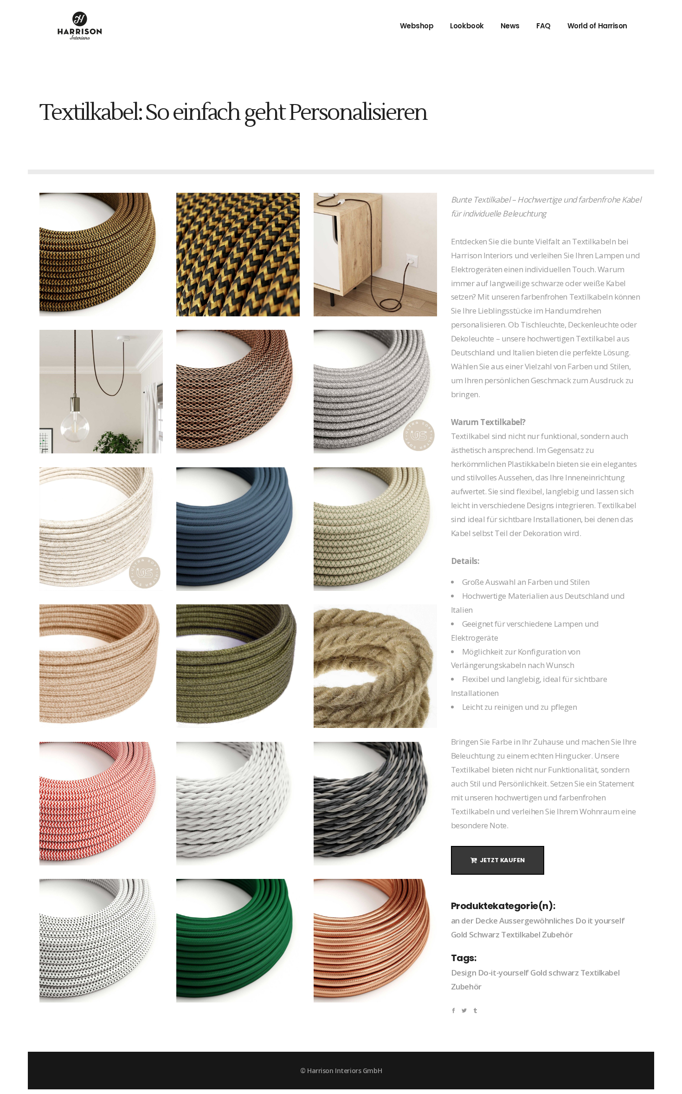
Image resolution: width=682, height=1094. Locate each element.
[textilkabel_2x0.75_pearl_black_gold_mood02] (101, 391)
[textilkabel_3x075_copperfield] (375, 940)
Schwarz (484, 934)
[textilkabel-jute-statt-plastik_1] (101, 666)
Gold (459, 934)
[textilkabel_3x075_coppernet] (238, 391)
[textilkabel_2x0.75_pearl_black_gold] (101, 254)
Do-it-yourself (503, 972)
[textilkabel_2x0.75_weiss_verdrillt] (238, 803)
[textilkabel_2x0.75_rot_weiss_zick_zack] (101, 803)
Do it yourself (599, 920)
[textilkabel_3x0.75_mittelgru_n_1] (238, 940)
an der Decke (474, 920)
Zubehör (557, 934)
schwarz (563, 972)
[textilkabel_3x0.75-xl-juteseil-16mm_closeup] (375, 666)
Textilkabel (520, 934)
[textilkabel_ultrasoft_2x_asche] (375, 391)
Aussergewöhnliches (536, 920)
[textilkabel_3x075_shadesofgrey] (375, 803)
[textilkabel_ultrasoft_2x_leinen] (101, 529)
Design (463, 972)
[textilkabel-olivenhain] (238, 666)
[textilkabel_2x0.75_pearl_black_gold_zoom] (238, 254)
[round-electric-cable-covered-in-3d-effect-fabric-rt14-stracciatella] (101, 940)
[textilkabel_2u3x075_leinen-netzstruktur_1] (375, 529)
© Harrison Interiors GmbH (341, 1070)
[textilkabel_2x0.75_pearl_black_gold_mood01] (375, 254)
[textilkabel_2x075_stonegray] (238, 529)
